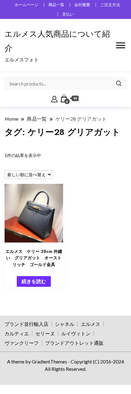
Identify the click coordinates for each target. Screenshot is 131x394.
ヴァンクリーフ (22, 343)
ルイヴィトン (75, 333)
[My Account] (54, 98)
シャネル (64, 324)
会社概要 (82, 5)
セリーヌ (45, 333)
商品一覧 (56, 5)
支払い (68, 14)
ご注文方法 (110, 5)
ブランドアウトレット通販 (74, 343)
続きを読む (34, 281)
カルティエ (17, 333)
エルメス (90, 324)
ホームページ (26, 5)
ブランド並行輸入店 (26, 324)
